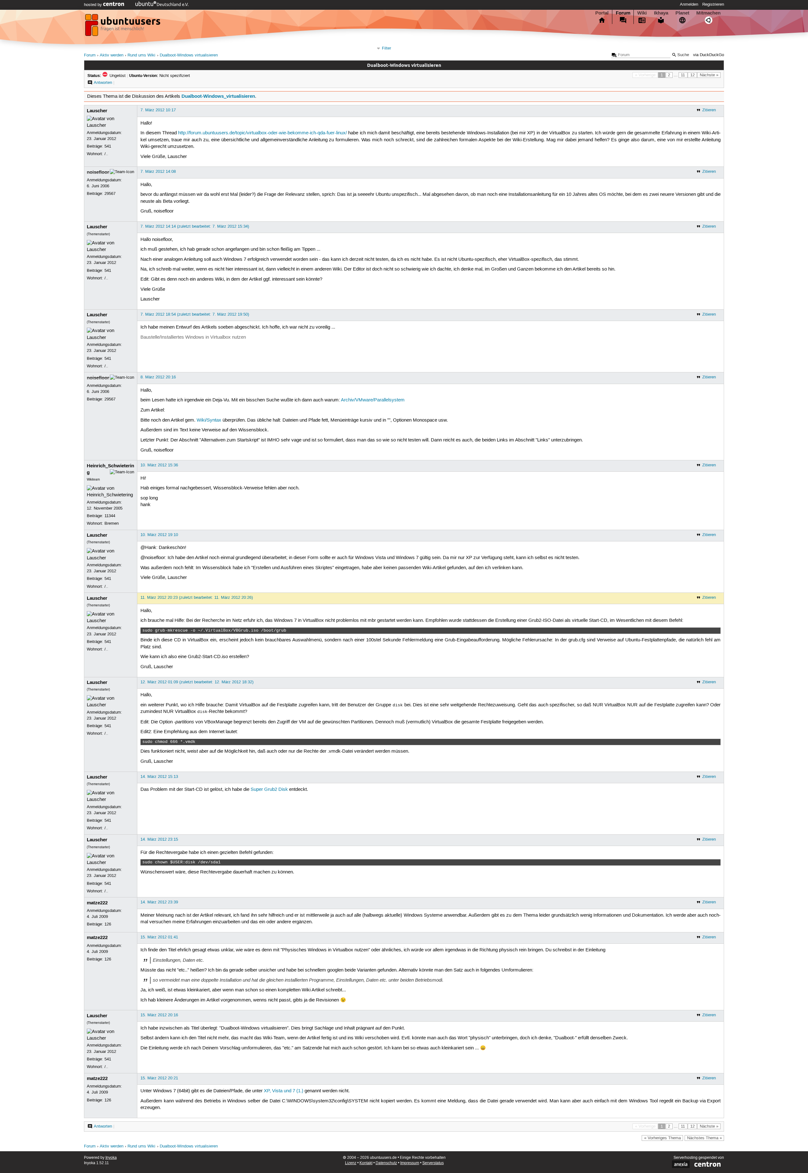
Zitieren (709, 110)
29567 (110, 193)
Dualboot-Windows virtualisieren (189, 55)
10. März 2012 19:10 (159, 534)
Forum (623, 13)
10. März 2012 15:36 (159, 465)
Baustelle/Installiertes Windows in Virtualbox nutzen (193, 337)
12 (692, 75)
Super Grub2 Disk (269, 789)
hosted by (93, 4)
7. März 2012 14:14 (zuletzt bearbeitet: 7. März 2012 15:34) (194, 226)
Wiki (642, 13)
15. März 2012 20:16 (159, 1015)
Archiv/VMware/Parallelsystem (373, 400)
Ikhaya (661, 13)
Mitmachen (708, 13)
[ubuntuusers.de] (123, 27)
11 (683, 75)
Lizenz (350, 1163)
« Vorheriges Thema (662, 1138)
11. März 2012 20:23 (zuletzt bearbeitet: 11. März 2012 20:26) (196, 597)
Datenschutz (386, 1163)
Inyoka (111, 1157)
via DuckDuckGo (708, 55)
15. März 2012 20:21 (159, 1078)
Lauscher (97, 111)
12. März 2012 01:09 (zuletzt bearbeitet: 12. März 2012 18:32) (196, 682)
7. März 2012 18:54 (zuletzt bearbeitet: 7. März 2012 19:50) (194, 314)
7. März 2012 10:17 (158, 110)
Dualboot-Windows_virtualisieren (218, 96)
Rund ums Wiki (141, 55)
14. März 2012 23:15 (159, 839)
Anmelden (689, 4)
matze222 (97, 903)
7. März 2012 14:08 (158, 171)
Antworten (103, 82)
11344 (109, 515)
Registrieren (713, 4)
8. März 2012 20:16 (158, 377)
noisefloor (98, 172)
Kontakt (365, 1163)
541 (107, 146)
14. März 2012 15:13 (159, 776)
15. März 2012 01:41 (159, 937)
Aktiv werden (111, 55)
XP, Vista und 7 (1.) (283, 1091)
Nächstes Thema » (704, 1138)
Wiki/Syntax (209, 420)
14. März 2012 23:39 (159, 902)
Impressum (409, 1163)
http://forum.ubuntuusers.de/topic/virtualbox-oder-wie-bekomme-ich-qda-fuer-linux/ (262, 133)
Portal (602, 13)
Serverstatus (433, 1163)
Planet (682, 13)
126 (107, 924)
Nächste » (709, 75)
